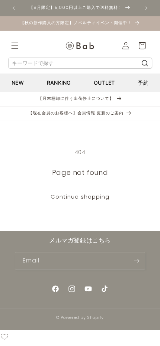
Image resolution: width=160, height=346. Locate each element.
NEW (18, 82)
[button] (15, 45)
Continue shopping (80, 196)
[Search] (145, 63)
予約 (143, 82)
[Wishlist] (4, 338)
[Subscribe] (136, 261)
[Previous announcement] (14, 8)
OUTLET (104, 82)
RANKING (59, 82)
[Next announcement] (146, 8)
